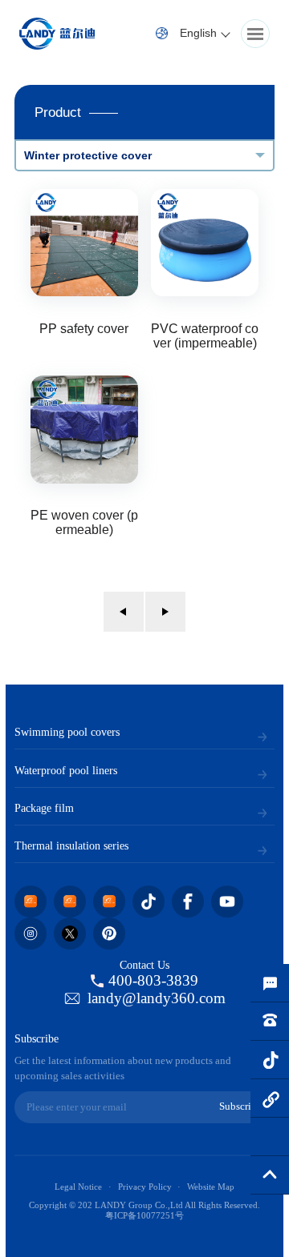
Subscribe (240, 1106)
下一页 (165, 612)
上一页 (124, 612)
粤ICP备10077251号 (144, 1215)
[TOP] (269, 1175)
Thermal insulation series (71, 845)
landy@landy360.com (157, 998)
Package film (44, 807)
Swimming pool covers (67, 731)
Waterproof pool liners (65, 770)
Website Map (210, 1186)
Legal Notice (78, 1186)
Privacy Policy (145, 1186)
